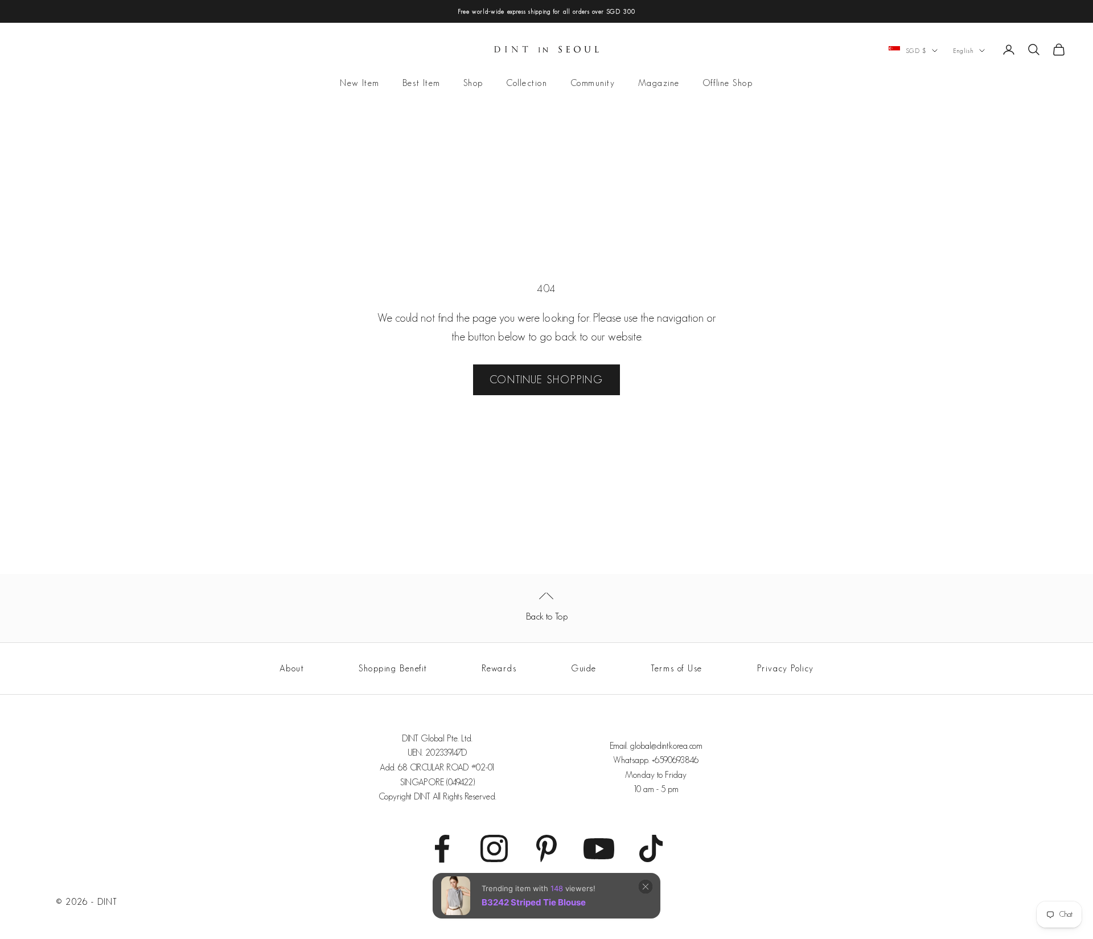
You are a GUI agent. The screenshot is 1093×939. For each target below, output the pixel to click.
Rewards (499, 668)
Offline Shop (727, 83)
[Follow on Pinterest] (546, 848)
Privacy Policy (785, 668)
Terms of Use (676, 668)
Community (592, 83)
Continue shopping (546, 380)
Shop (473, 83)
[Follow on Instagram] (494, 848)
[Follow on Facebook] (442, 848)
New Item (359, 83)
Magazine (659, 83)
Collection (527, 83)
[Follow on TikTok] (651, 848)
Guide (584, 668)
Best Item (421, 83)
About (292, 668)
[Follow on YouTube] (599, 848)
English (963, 50)
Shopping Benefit (393, 668)
